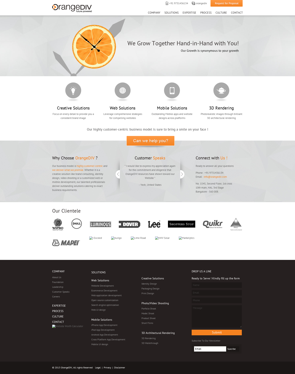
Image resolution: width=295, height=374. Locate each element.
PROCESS (57, 311)
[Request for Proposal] (226, 3)
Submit (217, 332)
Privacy (107, 367)
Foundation (58, 282)
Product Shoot (148, 318)
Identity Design (149, 283)
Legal (98, 367)
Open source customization (104, 300)
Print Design (147, 293)
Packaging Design (150, 288)
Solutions (171, 12)
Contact (237, 12)
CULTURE (58, 316)
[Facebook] (232, 368)
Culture (221, 12)
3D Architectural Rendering (158, 333)
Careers (56, 296)
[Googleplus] (239, 368)
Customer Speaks (60, 291)
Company (154, 12)
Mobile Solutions (172, 92)
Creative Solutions (73, 92)
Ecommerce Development (104, 290)
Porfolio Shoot (148, 308)
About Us (56, 277)
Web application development (106, 295)
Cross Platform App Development (108, 339)
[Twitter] (226, 368)
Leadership (57, 287)
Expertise (189, 12)
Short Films (147, 323)
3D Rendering (221, 92)
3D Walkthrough (149, 343)
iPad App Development (103, 329)
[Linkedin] (219, 368)
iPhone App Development (104, 325)
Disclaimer (119, 367)
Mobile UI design (99, 344)
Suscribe (231, 349)
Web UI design (98, 309)
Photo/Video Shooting (155, 303)
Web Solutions (123, 92)
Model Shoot (147, 313)
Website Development (102, 285)
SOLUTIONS (98, 272)
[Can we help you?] (150, 142)
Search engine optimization (105, 305)
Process (206, 12)
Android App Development (104, 334)
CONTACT (58, 322)
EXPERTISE (59, 305)
